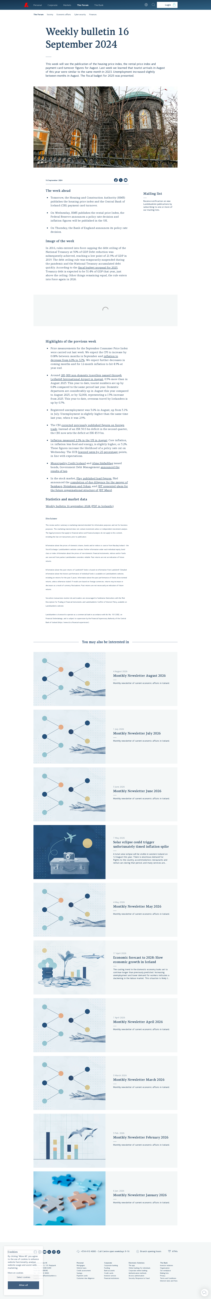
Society (50, 15)
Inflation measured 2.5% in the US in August (79, 440)
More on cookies (15, 1273)
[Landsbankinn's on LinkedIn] (49, 1252)
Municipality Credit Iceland (68, 463)
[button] (139, 5)
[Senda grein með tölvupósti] (125, 180)
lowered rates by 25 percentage (98, 452)
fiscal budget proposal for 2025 (97, 267)
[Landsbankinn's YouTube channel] (44, 1252)
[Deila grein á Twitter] (121, 180)
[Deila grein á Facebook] (116, 180)
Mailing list (152, 194)
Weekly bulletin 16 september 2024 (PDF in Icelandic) (80, 506)
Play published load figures (93, 478)
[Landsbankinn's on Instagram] (54, 1252)
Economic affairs (64, 15)
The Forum (38, 15)
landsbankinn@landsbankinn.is (44, 1276)
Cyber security (80, 15)
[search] (153, 5)
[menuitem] (37, 5)
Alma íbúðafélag (102, 463)
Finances (93, 15)
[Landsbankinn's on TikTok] (58, 1252)
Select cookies (23, 1277)
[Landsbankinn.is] (26, 5)
